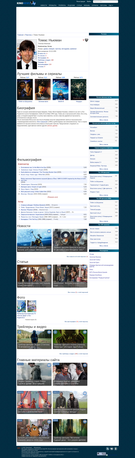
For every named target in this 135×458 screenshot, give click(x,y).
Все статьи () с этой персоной (78, 292)
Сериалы (95, 5)
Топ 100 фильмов (103, 172)
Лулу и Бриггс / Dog (27, 189)
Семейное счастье (96, 141)
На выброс (93, 127)
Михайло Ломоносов (97, 235)
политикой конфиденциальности (58, 451)
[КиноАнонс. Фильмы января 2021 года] (70, 276)
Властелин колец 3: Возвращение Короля (101, 177)
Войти (89, 1)
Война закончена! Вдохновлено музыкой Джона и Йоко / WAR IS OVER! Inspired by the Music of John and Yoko (53, 179)
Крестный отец (95, 206)
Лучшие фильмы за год (103, 97)
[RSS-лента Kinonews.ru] (108, 449)
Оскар (92, 254)
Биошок (92, 159)
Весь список (104, 120)
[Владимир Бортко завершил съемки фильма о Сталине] (70, 374)
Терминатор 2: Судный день (99, 185)
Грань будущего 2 (96, 152)
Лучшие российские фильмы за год (103, 123)
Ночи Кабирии (94, 104)
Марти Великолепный (97, 108)
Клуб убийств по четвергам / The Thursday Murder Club (39, 172)
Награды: (42, 62)
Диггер (92, 155)
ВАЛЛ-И (61, 101)
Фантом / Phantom (27, 210)
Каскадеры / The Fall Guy (29, 219)
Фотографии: (43, 58)
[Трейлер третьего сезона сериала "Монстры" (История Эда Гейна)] (70, 340)
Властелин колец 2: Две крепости (101, 188)
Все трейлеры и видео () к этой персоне (74, 354)
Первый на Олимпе (96, 138)
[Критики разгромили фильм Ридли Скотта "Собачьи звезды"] (70, 402)
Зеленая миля (43, 101)
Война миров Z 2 (95, 162)
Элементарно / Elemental (29, 184)
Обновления (37, 447)
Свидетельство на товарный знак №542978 (34, 456)
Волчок (92, 131)
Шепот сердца (95, 101)
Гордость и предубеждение (99, 242)
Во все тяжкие (94, 228)
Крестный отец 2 (95, 213)
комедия (51, 49)
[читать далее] (52, 125)
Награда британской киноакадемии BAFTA (101, 266)
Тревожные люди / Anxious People (32, 170)
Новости (44, 5)
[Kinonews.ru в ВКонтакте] (112, 449)
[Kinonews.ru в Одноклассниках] (116, 449)
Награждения (104, 250)
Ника (91, 269)
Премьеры (52, 5)
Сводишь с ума (95, 134)
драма (46, 49)
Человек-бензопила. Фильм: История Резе (99, 112)
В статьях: (42, 55)
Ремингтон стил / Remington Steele (32, 217)
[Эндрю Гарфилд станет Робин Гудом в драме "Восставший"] (34, 374)
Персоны (103, 5)
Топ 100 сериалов (103, 224)
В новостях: (42, 53)
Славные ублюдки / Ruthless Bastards (33, 205)
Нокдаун (79, 101)
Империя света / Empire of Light (31, 187)
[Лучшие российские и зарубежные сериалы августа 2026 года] (34, 431)
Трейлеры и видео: (45, 60)
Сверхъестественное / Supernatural (32, 214)
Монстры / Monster (27, 194)
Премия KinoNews (96, 275)
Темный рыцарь (95, 209)
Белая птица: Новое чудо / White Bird (33, 174)
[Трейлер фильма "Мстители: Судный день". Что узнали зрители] (70, 431)
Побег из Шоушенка (25, 101)
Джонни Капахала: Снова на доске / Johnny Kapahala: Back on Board (43, 212)
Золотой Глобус (95, 260)
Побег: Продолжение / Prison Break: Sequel (35, 207)
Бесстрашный (42, 121)
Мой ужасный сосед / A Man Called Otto (33, 191)
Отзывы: (41, 66)
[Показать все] (53, 197)
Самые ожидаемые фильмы (104, 148)
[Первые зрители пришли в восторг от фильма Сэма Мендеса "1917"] (70, 240)
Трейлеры (62, 5)
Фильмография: (44, 64)
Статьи (79, 5)
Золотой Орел (94, 262)
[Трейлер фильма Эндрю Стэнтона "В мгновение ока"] (34, 340)
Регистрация (80, 1)
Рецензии (71, 5)
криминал (73, 49)
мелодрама (65, 49)
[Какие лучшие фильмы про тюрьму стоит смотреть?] (34, 276)
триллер (58, 49)
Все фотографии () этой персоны (76, 321)
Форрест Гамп (94, 192)
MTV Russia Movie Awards (98, 272)
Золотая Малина (95, 257)
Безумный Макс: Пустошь (98, 166)
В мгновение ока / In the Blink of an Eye (33, 167)
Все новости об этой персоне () (77, 256)
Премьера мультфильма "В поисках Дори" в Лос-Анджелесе (26, 315)
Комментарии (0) (30, 319)
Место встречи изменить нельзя (100, 232)
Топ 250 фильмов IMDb (103, 198)
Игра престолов (95, 239)
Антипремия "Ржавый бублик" (100, 278)
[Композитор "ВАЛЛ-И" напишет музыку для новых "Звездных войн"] (34, 240)
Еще (110, 5)
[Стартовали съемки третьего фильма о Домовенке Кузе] (34, 402)
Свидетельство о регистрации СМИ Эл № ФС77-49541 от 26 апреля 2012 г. (43, 454)
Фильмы (87, 5)
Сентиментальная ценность (99, 116)
